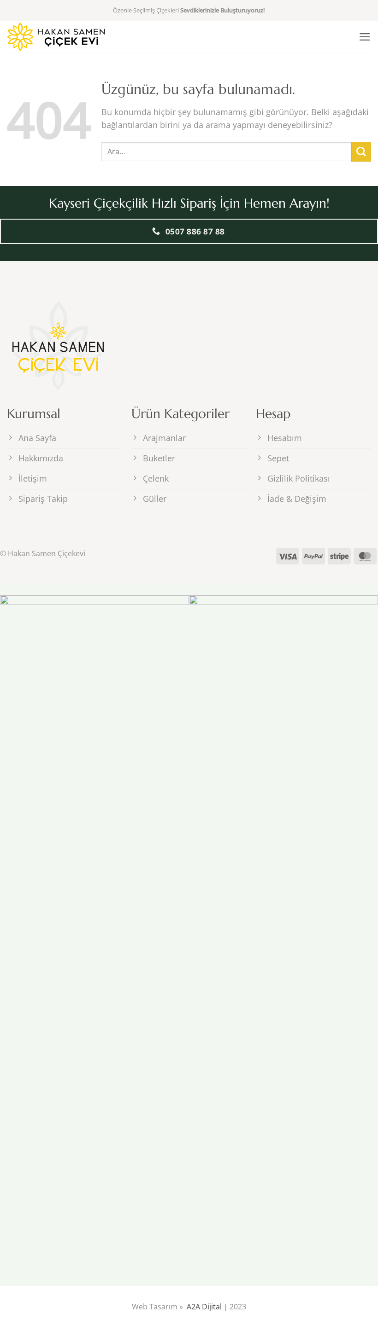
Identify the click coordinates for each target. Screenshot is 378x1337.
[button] (365, 37)
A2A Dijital (204, 1307)
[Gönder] (361, 152)
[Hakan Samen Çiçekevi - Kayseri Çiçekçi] (56, 37)
